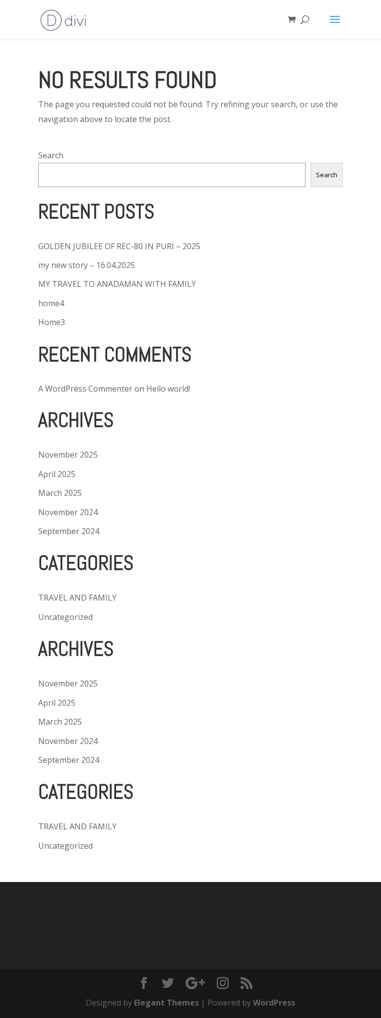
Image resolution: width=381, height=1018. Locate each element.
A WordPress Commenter (85, 388)
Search (51, 155)
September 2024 (68, 531)
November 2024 (68, 512)
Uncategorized (65, 616)
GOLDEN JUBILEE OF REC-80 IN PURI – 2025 (119, 246)
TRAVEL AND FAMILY (77, 597)
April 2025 (56, 474)
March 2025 (60, 492)
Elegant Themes (166, 1002)
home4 (51, 303)
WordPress (274, 1002)
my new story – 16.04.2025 (86, 265)
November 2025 (68, 454)
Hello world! (168, 388)
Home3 (51, 322)
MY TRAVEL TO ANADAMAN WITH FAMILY (117, 283)
